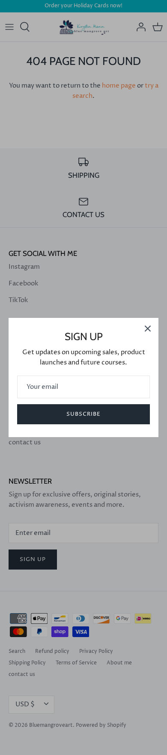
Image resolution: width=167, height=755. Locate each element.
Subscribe (83, 414)
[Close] (147, 328)
